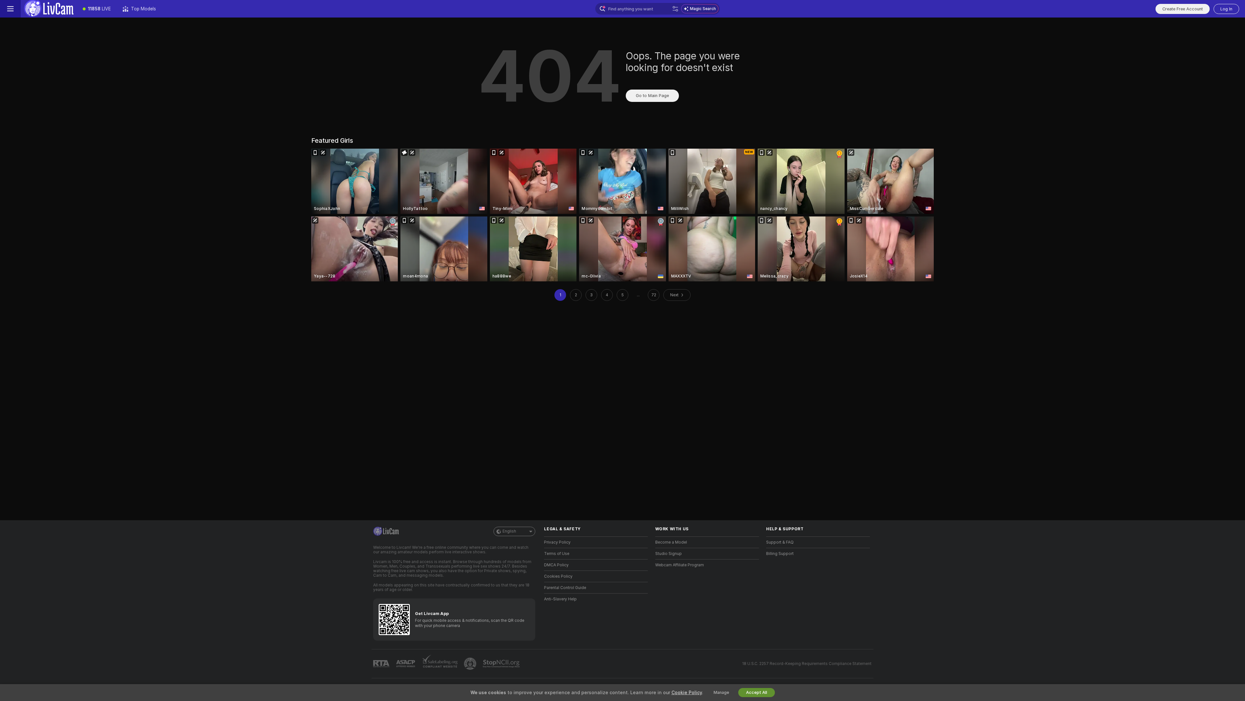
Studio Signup (668, 553)
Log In (1226, 8)
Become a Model (671, 542)
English (509, 531)
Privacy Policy (557, 542)
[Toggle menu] (10, 9)
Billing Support (780, 553)
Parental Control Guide (565, 587)
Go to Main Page (652, 95)
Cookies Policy (558, 576)
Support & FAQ (780, 542)
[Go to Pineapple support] (471, 664)
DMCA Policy (556, 565)
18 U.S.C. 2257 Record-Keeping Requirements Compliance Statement (807, 663)
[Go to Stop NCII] (502, 664)
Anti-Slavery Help (560, 599)
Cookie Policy (686, 692)
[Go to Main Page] (49, 9)
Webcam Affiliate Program (679, 565)
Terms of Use (556, 553)
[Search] (675, 8)
